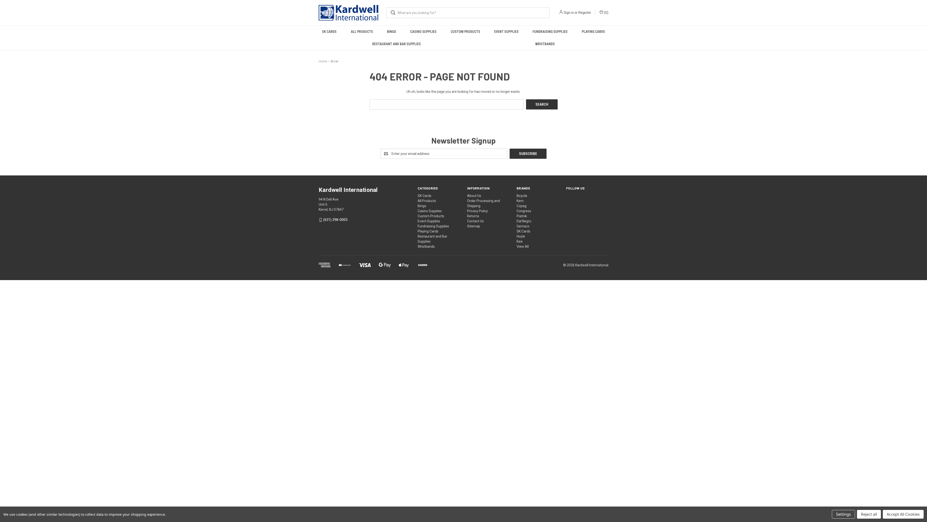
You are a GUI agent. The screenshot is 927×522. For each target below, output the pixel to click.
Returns (473, 216)
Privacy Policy (477, 211)
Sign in (569, 12)
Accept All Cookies (903, 514)
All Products (362, 32)
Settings (843, 514)
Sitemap (473, 226)
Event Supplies (506, 32)
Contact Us (475, 221)
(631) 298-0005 (335, 220)
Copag (522, 206)
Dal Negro (524, 221)
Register (584, 12)
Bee (520, 241)
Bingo (391, 32)
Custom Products (465, 32)
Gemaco (523, 226)
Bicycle (522, 196)
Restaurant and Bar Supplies (396, 44)
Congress (524, 211)
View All (523, 246)
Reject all (869, 514)
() (605, 12)
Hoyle (521, 236)
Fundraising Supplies (550, 32)
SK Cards (329, 32)
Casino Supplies (423, 32)
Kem (520, 201)
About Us (474, 196)
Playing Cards (593, 32)
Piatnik (522, 216)
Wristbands (545, 44)
